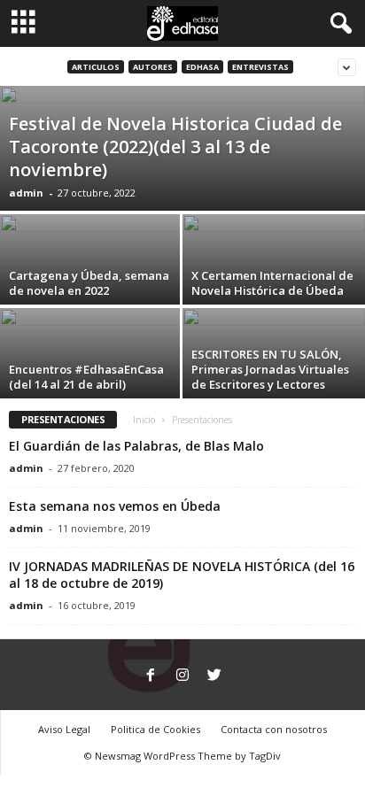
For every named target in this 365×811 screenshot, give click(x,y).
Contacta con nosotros (274, 729)
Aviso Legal (64, 729)
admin (26, 192)
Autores (153, 67)
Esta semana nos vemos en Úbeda (115, 506)
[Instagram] (182, 676)
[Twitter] (214, 676)
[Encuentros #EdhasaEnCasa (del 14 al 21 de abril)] (91, 376)
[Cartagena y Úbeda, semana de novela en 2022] (91, 282)
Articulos (96, 67)
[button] (337, 23)
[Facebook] (150, 676)
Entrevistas (260, 67)
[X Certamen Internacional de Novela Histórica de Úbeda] (273, 282)
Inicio (144, 419)
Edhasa (202, 67)
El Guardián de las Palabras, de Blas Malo (136, 445)
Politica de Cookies (155, 729)
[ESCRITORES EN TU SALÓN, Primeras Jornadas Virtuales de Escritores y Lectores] (273, 376)
